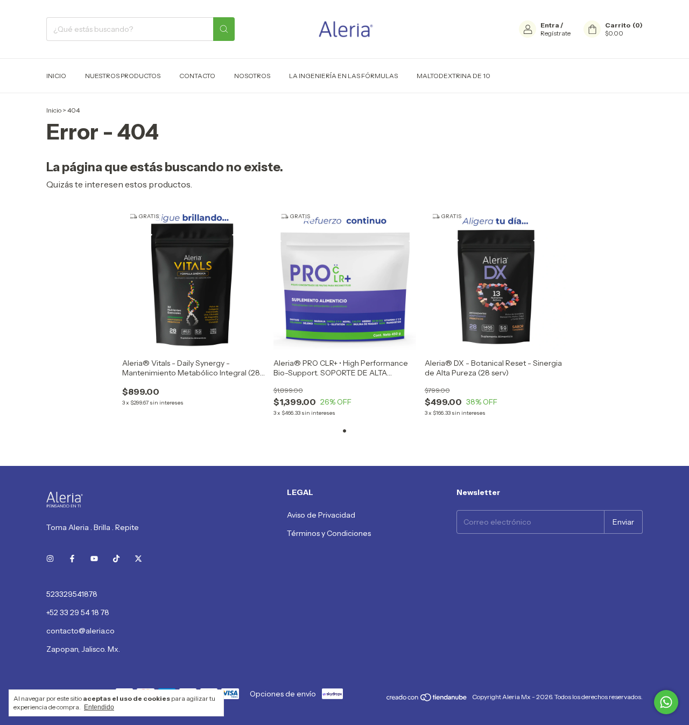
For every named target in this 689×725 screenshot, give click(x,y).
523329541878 (71, 594)
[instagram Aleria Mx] (50, 558)
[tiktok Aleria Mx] (116, 558)
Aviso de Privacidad (321, 515)
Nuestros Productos (122, 76)
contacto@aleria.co (80, 631)
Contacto (197, 76)
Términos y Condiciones (329, 533)
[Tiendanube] (427, 699)
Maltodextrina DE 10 (453, 76)
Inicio (56, 76)
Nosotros (252, 76)
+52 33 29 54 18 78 (77, 612)
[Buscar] (224, 29)
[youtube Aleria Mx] (94, 558)
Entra (549, 25)
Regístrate (555, 33)
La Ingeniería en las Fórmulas (343, 76)
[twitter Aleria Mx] (138, 558)
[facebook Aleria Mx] (72, 558)
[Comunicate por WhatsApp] (666, 702)
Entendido (99, 707)
